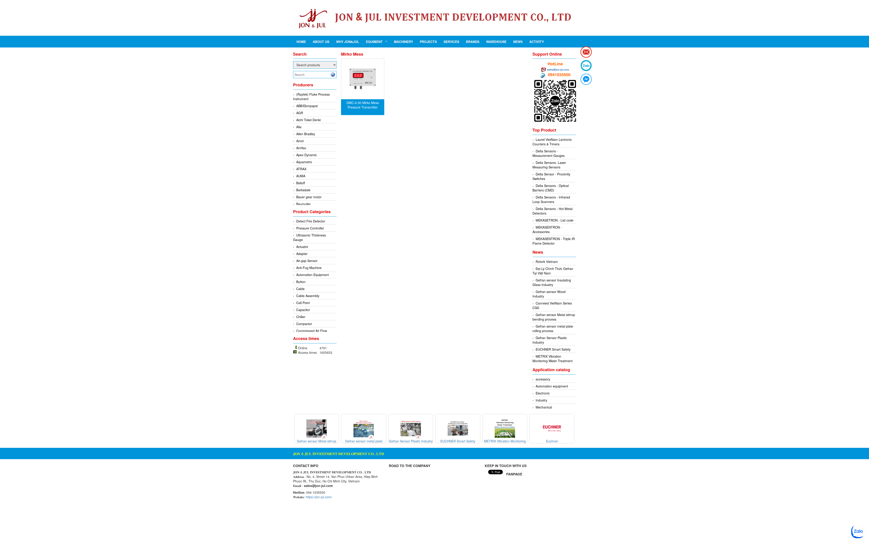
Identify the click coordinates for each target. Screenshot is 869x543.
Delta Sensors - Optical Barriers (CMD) (550, 187)
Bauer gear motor (309, 197)
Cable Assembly (307, 295)
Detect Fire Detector (310, 221)
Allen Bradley (305, 134)
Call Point (303, 302)
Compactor (304, 323)
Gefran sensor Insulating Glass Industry (551, 282)
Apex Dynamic (306, 155)
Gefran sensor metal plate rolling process (552, 328)
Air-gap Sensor (307, 260)
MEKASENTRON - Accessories (547, 229)
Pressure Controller (310, 228)
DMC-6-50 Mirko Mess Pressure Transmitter (362, 104)
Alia (298, 127)
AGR (299, 113)
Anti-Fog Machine (309, 267)
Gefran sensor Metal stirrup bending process (553, 316)
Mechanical (544, 407)
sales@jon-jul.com (558, 69)
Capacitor (303, 309)
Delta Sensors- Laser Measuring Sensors (549, 164)
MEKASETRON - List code (554, 220)
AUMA (300, 176)
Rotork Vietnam (547, 261)
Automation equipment (552, 386)
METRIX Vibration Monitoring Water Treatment (552, 358)
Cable (300, 288)
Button (301, 281)
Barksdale (303, 190)
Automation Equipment (312, 274)
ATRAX (301, 169)
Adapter (302, 253)
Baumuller (303, 204)
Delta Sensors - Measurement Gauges (548, 153)
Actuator (302, 246)
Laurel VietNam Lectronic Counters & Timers (552, 141)
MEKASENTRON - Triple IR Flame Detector (553, 241)
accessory (543, 379)
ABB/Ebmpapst (307, 106)
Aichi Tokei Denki (308, 120)
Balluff (300, 183)
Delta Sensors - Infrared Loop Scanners (551, 199)
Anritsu (301, 148)
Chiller (300, 316)
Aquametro (304, 162)
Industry (541, 400)
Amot (300, 141)
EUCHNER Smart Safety (553, 349)
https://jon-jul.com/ (319, 497)
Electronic (543, 393)
